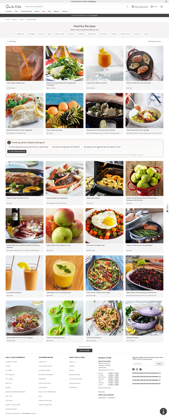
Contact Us (42, 361)
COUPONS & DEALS (75, 383)
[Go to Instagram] (137, 369)
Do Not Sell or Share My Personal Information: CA (146, 373)
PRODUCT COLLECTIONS (13, 404)
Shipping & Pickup (44, 370)
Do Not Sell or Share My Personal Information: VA (146, 383)
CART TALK (9, 396)
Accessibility (43, 387)
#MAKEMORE (73, 387)
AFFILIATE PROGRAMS (75, 379)
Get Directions (102, 397)
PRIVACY (71, 370)
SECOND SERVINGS (11, 409)
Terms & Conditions (45, 404)
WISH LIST (9, 383)
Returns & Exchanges (46, 374)
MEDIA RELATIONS (74, 374)
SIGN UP (159, 364)
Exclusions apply (147, 359)
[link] (161, 6)
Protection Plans (45, 383)
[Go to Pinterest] (140, 369)
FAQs (40, 396)
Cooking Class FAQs (45, 400)
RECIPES (8, 387)
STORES (8, 366)
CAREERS (72, 366)
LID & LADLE (9, 400)
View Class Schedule (106, 394)
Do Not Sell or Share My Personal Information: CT (146, 380)
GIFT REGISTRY (10, 374)
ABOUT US (72, 361)
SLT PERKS (9, 370)
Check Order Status (45, 366)
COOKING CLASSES (11, 361)
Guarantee (42, 379)
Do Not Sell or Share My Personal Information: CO (146, 376)
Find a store (101, 391)
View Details (111, 397)
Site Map (33, 413)
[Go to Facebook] (133, 369)
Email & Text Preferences (47, 392)
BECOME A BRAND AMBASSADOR (15, 392)
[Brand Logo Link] (13, 6)
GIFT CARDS (9, 379)
